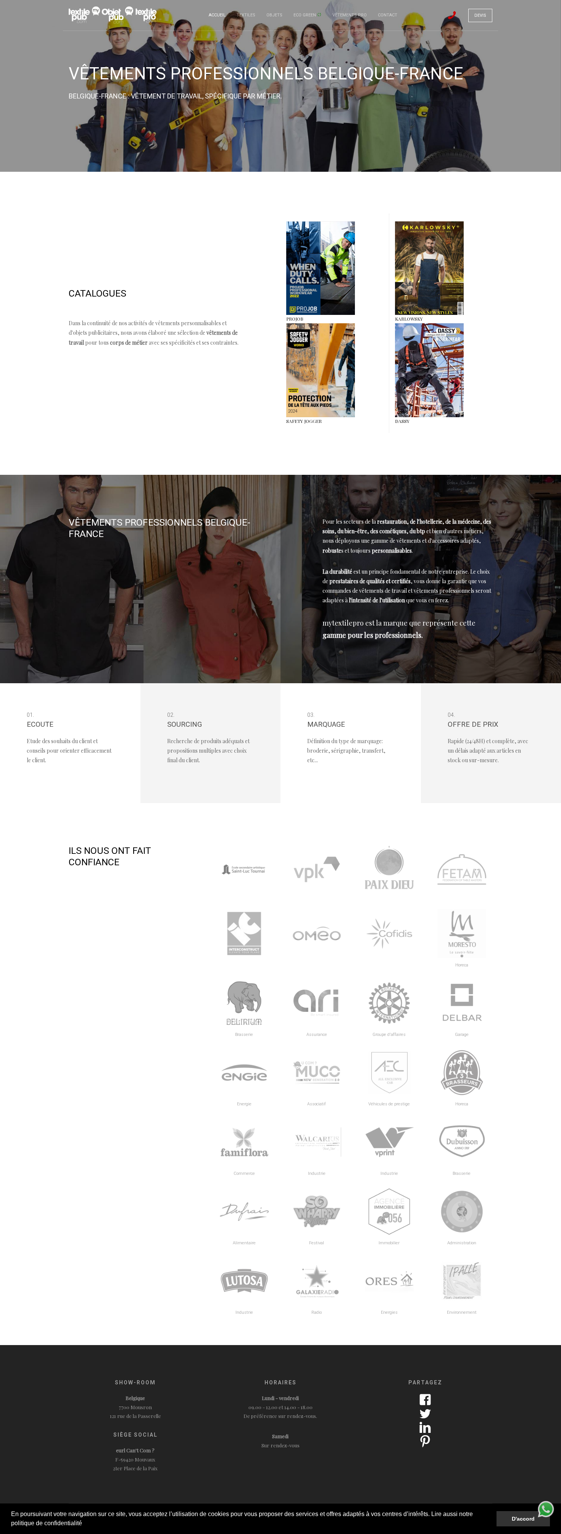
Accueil (217, 15)
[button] (85, 1524)
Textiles (246, 15)
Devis (480, 15)
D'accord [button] (523, 1519)
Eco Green (305, 15)
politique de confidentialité (46, 1523)
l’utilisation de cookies (199, 1514)
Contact (387, 15)
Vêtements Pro (349, 15)
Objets (274, 15)
